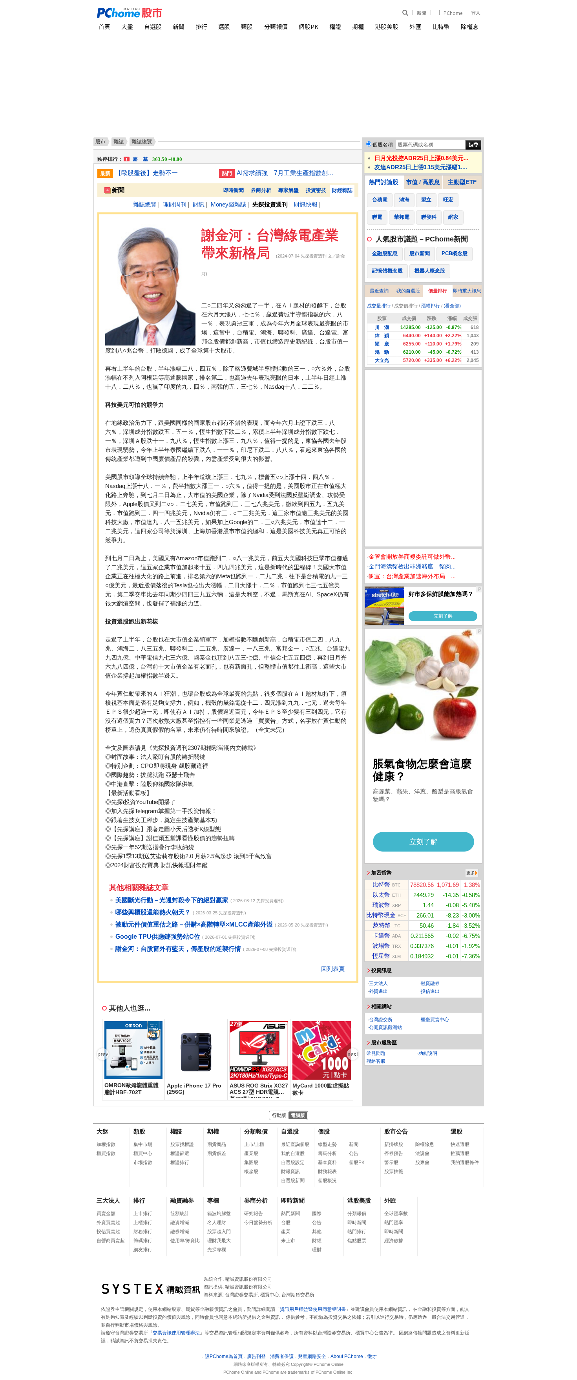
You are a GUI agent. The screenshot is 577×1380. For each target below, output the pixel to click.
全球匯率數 (396, 1213)
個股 (324, 1131)
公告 (353, 1153)
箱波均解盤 (219, 1213)
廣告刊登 (256, 1356)
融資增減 (179, 1222)
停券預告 (393, 1153)
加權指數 (106, 1144)
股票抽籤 (393, 1171)
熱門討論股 (383, 182)
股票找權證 (182, 1144)
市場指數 (142, 1162)
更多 (470, 872)
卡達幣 (381, 935)
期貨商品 (216, 1144)
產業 (285, 1231)
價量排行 (437, 291)
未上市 (288, 1240)
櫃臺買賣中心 (435, 1019)
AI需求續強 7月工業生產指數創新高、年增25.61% (286, 173)
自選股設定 (293, 1162)
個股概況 (327, 1180)
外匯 (415, 26)
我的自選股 (408, 291)
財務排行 (142, 1231)
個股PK (308, 26)
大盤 (127, 26)
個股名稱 (382, 145)
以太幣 (381, 894)
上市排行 (142, 1213)
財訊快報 (306, 204)
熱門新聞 (290, 1213)
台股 (285, 1222)
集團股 (251, 1162)
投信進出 (430, 991)
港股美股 (386, 26)
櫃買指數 (106, 1153)
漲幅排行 (430, 306)
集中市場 (142, 1144)
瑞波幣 (381, 904)
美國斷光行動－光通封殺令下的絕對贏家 (171, 900)
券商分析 (261, 190)
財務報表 (327, 1171)
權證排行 (179, 1162)
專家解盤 (288, 190)
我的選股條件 (465, 1162)
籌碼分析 (327, 1153)
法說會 (422, 1153)
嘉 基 (154, 155)
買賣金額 (106, 1213)
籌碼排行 (142, 1240)
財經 (316, 1240)
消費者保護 (282, 1356)
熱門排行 (356, 1231)
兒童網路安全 (312, 1356)
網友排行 (142, 1249)
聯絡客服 (376, 1061)
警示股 (391, 1162)
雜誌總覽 (145, 204)
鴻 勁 (382, 352)
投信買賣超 (108, 1231)
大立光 (382, 360)
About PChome (346, 1356)
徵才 (372, 1356)
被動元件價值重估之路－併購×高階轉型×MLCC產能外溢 (194, 924)
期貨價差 (216, 1153)
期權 (358, 26)
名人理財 (216, 1222)
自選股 (153, 26)
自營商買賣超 (111, 1240)
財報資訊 (290, 1171)
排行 (201, 26)
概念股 (251, 1171)
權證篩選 (179, 1153)
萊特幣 (382, 925)
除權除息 (424, 1144)
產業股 (251, 1153)
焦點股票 (356, 1240)
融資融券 (430, 983)
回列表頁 (333, 968)
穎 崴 (382, 344)
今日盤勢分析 (258, 1222)
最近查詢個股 (295, 1144)
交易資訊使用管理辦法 (176, 1333)
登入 (475, 12)
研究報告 (253, 1213)
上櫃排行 (142, 1222)
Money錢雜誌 (228, 204)
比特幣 (441, 26)
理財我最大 (219, 1240)
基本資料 (327, 1162)
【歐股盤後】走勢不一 (146, 173)
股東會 (422, 1162)
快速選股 (460, 1144)
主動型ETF (462, 182)
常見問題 (376, 1053)
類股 (247, 26)
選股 (224, 26)
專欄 (213, 1200)
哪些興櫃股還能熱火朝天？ (153, 912)
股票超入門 (219, 1231)
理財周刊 (174, 204)
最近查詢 (379, 291)
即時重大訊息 (467, 291)
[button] (352, 1054)
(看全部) (452, 306)
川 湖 (382, 327)
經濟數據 (393, 1240)
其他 (316, 1231)
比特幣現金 (381, 915)
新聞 (421, 12)
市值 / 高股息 (423, 182)
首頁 (104, 26)
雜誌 (118, 141)
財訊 (199, 204)
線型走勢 (327, 1144)
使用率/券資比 (185, 1240)
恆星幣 (381, 955)
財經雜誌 (342, 190)
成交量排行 (379, 306)
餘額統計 (179, 1213)
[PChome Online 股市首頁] (193, 13)
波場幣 (381, 945)
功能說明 (427, 1053)
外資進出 (378, 991)
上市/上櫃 (254, 1144)
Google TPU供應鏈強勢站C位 (157, 936)
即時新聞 (233, 190)
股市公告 (396, 1131)
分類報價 (276, 26)
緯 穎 (382, 335)
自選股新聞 (293, 1180)
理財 (316, 1249)
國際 (316, 1213)
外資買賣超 (108, 1222)
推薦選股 (460, 1153)
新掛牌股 (393, 1144)
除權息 (469, 26)
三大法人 (378, 983)
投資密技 (316, 190)
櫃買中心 (142, 1153)
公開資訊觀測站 (385, 1027)
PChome (453, 12)
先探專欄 (216, 1249)
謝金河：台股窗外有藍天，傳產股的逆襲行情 (178, 948)
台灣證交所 (381, 1019)
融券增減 (179, 1231)
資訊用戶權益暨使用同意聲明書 (313, 1309)
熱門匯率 (393, 1222)
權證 (335, 26)
